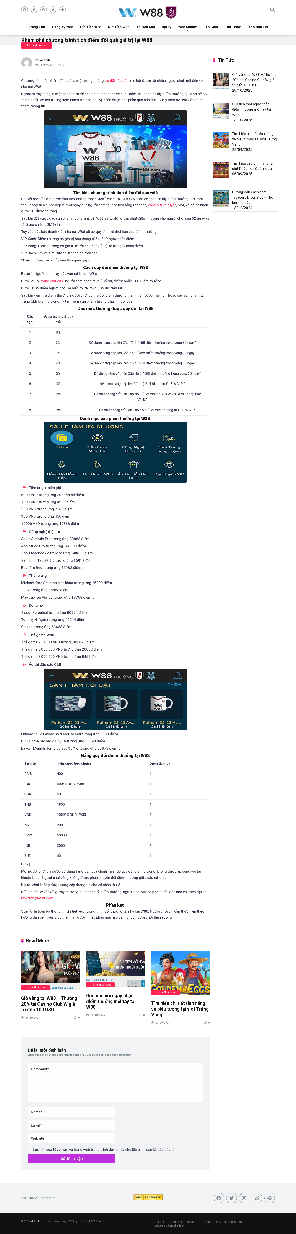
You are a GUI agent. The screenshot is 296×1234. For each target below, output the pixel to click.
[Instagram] (43, 9)
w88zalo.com (38, 1221)
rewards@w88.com (37, 898)
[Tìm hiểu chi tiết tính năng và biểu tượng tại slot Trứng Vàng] (180, 973)
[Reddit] (53, 9)
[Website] (62, 9)
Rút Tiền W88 (118, 27)
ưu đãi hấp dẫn (116, 80)
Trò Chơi (211, 27)
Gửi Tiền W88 (90, 27)
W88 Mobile (187, 27)
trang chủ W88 (52, 281)
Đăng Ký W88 (62, 27)
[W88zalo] (148, 12)
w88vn (45, 60)
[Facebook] (24, 9)
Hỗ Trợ (206, 1221)
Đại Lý (166, 27)
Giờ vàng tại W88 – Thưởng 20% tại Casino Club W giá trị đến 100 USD (49, 1003)
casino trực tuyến (162, 205)
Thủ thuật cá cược (36, 45)
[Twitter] (34, 9)
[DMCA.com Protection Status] (148, 1199)
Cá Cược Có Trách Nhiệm (170, 1225)
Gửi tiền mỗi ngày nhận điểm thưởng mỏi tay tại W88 (110, 1001)
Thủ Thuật (233, 27)
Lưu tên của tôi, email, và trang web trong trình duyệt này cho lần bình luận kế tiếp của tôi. (104, 1149)
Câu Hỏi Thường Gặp (229, 1221)
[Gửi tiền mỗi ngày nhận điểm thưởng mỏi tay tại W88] (115, 969)
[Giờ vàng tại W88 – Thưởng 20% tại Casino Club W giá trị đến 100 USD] (50, 970)
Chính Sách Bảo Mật (182, 1221)
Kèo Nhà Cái (258, 27)
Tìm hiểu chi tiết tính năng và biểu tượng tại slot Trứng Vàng (180, 1008)
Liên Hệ (159, 1221)
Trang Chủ (36, 27)
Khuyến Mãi (145, 27)
